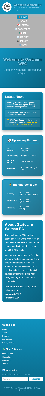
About (4, 333)
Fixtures (5, 336)
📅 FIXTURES (22, 25)
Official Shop (7, 354)
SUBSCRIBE (36, 379)
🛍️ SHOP (22, 33)
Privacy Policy (8, 343)
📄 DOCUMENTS (22, 29)
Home (4, 329)
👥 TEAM (22, 45)
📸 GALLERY (22, 41)
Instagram (6, 360)
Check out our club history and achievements (22, 123)
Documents (7, 339)
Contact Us (6, 357)
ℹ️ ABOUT (22, 21)
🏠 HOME (22, 17)
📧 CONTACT (22, 37)
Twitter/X (5, 364)
